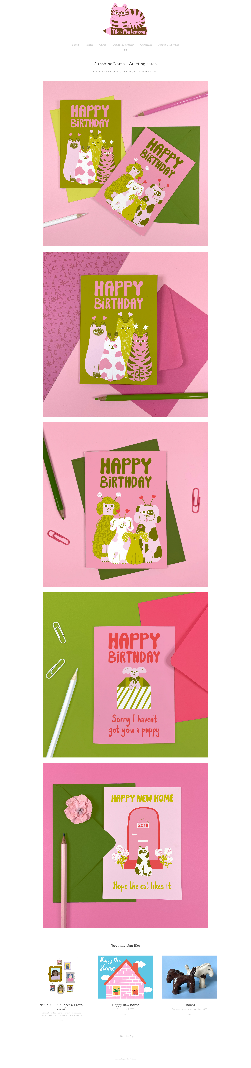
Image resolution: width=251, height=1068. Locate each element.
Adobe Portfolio (130, 1059)
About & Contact (168, 44)
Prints (89, 44)
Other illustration (123, 44)
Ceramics (146, 44)
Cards (102, 44)
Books (75, 44)
